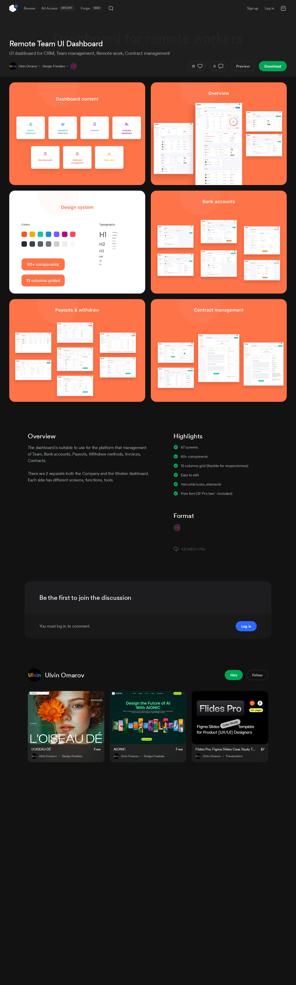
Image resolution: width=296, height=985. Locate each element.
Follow (257, 675)
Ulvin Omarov (27, 66)
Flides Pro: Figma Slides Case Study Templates (225, 749)
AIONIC (120, 749)
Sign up (252, 8)
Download (272, 66)
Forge (90, 8)
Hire (233, 675)
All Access (56, 8)
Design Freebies (54, 66)
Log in (269, 8)
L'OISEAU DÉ (41, 749)
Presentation (234, 756)
